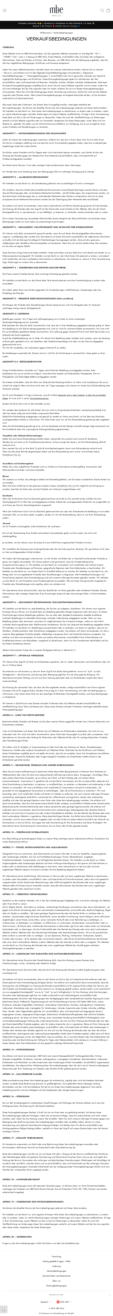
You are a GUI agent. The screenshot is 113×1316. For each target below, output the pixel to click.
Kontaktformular (72, 1243)
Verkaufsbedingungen (56, 1270)
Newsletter (56, 1295)
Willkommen (45, 32)
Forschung (56, 1256)
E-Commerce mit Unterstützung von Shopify (56, 1313)
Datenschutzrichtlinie (18, 841)
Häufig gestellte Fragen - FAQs (56, 1261)
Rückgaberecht (33, 308)
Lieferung (56, 1266)
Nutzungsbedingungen (56, 1285)
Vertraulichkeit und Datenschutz (56, 1275)
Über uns (57, 1280)
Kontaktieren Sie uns (12, 373)
